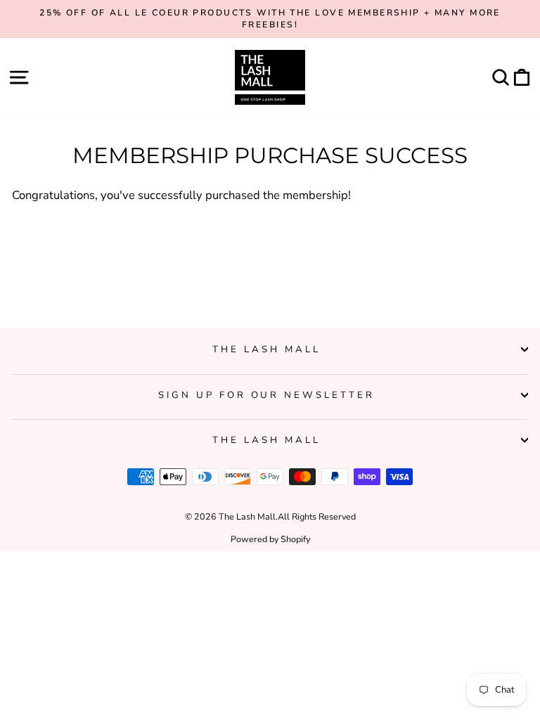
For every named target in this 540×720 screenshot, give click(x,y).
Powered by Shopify (270, 539)
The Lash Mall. (248, 516)
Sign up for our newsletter (266, 395)
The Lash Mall (266, 349)
